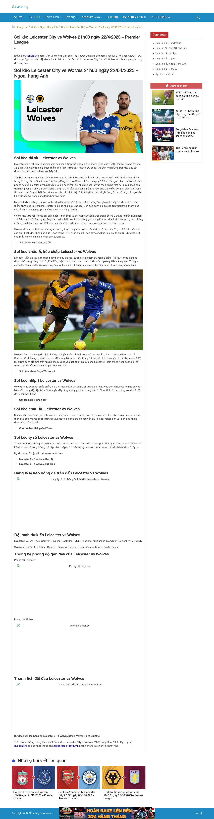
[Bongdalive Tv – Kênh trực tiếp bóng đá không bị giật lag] (163, 127)
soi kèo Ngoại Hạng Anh (65, 746)
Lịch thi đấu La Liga (165, 53)
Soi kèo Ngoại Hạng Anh (44, 27)
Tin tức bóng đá (160, 17)
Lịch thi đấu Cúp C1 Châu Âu (171, 48)
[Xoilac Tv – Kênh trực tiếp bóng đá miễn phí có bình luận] (163, 108)
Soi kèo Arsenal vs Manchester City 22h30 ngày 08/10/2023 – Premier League (77, 795)
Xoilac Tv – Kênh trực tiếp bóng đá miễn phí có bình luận (187, 114)
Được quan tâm (178, 85)
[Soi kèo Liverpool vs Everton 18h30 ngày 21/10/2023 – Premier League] (33, 767)
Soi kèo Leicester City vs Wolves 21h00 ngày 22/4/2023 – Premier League (101, 27)
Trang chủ (22, 27)
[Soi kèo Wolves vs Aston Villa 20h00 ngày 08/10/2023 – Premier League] (123, 767)
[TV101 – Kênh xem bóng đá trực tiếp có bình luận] (163, 90)
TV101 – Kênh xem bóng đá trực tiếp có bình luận (187, 95)
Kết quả (70, 17)
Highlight (112, 17)
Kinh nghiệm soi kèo (134, 17)
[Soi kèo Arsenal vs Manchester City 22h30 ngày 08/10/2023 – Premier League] (78, 767)
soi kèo (30, 55)
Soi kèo (18, 17)
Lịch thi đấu (52, 17)
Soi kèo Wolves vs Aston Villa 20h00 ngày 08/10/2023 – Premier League (124, 795)
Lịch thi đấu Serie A (166, 69)
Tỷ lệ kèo (34, 17)
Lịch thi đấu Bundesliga (168, 43)
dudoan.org (20, 746)
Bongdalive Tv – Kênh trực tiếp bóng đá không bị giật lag (187, 132)
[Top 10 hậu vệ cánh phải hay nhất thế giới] (163, 145)
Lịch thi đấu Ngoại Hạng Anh (170, 63)
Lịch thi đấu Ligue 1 (166, 58)
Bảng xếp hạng (91, 17)
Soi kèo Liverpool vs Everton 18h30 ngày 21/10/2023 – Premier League (33, 795)
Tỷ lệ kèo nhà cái (164, 74)
